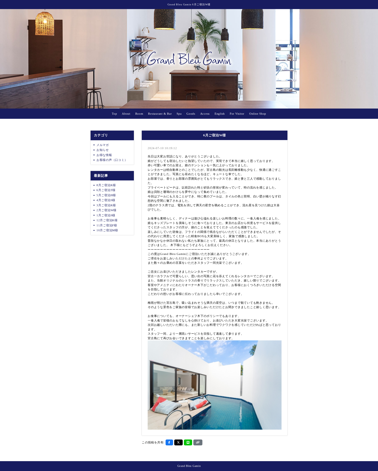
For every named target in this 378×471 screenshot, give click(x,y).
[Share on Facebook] (169, 442)
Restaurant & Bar (160, 113)
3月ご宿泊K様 (106, 205)
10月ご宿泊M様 (107, 230)
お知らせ (102, 149)
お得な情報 (104, 155)
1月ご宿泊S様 (105, 215)
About (126, 113)
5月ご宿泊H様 (106, 195)
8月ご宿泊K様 (106, 185)
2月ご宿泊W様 (106, 210)
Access (205, 113)
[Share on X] (178, 442)
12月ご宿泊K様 (107, 220)
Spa (179, 113)
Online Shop (257, 113)
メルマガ (102, 145)
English (220, 113)
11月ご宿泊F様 (106, 225)
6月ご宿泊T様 (106, 190)
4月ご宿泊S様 (105, 200)
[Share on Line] (188, 442)
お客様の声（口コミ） (112, 160)
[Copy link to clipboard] (197, 442)
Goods (190, 113)
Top (114, 113)
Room (139, 113)
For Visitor (237, 113)
